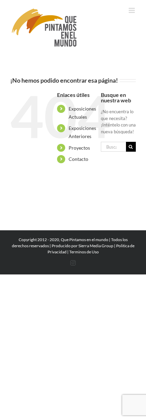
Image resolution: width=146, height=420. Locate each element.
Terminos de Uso (84, 251)
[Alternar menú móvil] (132, 10)
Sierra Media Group (95, 245)
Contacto (78, 159)
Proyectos (79, 148)
